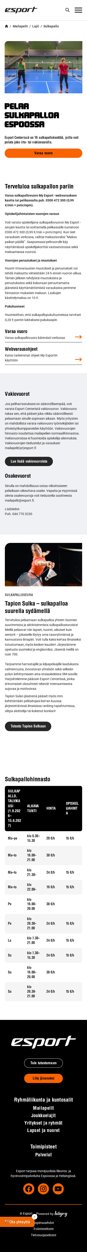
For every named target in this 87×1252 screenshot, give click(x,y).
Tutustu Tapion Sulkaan (28, 726)
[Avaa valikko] (78, 10)
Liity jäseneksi (44, 1078)
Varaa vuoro (43, 153)
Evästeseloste (44, 1229)
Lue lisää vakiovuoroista (29, 462)
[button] (17, 1222)
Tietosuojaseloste (43, 1235)
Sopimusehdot (43, 1223)
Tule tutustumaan (43, 1063)
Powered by (51, 1213)
